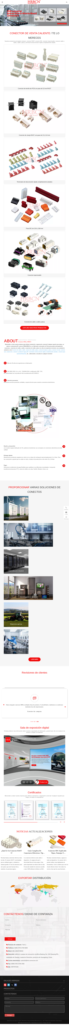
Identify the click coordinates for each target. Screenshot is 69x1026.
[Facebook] (15, 987)
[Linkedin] (8, 987)
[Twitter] (12, 987)
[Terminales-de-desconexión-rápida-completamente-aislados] (34, 159)
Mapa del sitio (47, 1024)
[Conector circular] (34, 206)
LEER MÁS (34, 659)
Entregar (10, 941)
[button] (31, 723)
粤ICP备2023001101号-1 (24, 1024)
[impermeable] (34, 252)
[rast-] (34, 112)
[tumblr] (5, 987)
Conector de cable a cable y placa (34, 322)
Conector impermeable (34, 275)
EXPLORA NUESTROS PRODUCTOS (34, 328)
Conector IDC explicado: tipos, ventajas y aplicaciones (57, 854)
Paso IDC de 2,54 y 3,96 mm (34, 228)
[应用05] (16, 614)
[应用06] (16, 641)
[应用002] (28, 535)
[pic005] (16, 561)
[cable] (34, 299)
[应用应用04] (28, 588)
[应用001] (16, 508)
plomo (40, 1024)
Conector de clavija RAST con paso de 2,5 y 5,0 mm (34, 135)
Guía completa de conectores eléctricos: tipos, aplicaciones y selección (34, 854)
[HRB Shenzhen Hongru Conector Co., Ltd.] (34, 413)
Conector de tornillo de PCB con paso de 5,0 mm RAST (34, 88)
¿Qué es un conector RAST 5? (11, 854)
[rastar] (34, 66)
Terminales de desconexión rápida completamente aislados (34, 182)
